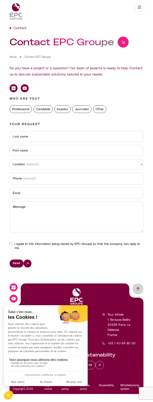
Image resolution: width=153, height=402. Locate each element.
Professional (20, 109)
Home (13, 57)
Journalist (82, 109)
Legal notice (48, 387)
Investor (62, 109)
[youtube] (25, 88)
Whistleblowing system (129, 387)
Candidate (43, 109)
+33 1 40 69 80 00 (121, 343)
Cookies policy (85, 387)
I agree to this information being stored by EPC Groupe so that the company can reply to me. (77, 246)
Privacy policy (66, 387)
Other (100, 109)
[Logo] (16, 11)
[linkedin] (14, 88)
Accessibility (106, 385)
